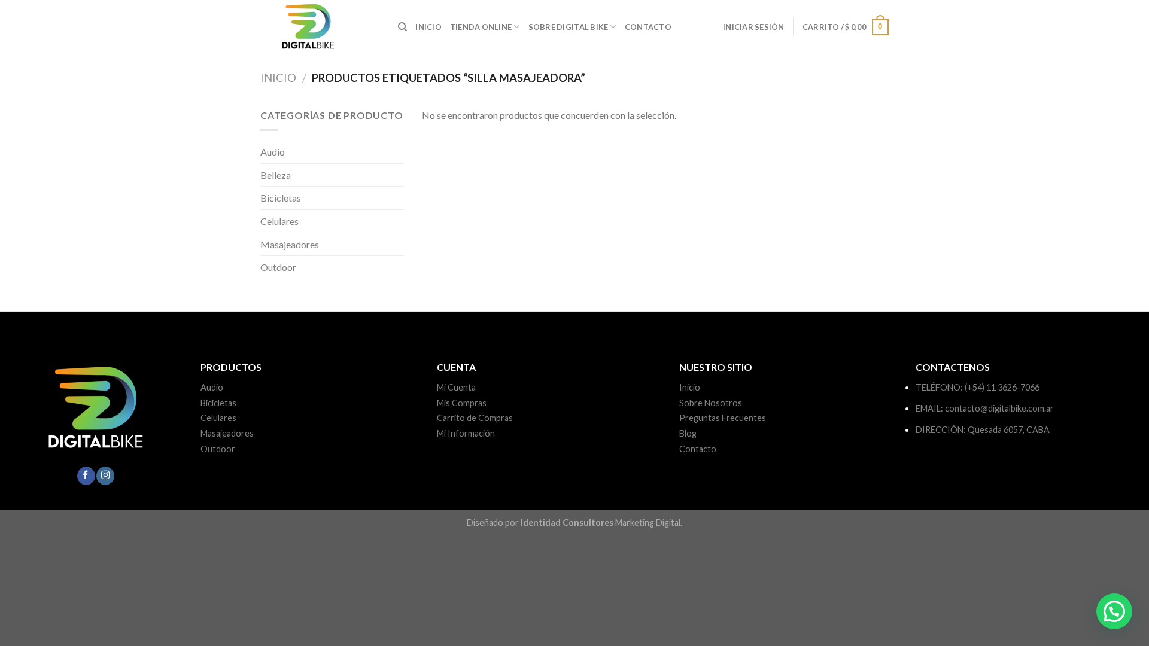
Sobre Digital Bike (568, 27)
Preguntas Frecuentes (722, 418)
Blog (688, 433)
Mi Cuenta (456, 387)
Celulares (279, 221)
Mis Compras (462, 403)
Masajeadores (289, 244)
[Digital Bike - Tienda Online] (320, 27)
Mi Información (466, 433)
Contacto (648, 27)
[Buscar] (402, 27)
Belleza (275, 175)
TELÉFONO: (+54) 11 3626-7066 (977, 387)
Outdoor (278, 267)
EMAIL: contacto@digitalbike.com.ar (985, 408)
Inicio (428, 27)
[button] (1114, 611)
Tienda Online (481, 27)
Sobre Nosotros (710, 403)
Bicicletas (280, 197)
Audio (272, 151)
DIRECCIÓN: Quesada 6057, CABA (983, 430)
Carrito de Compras (475, 418)
